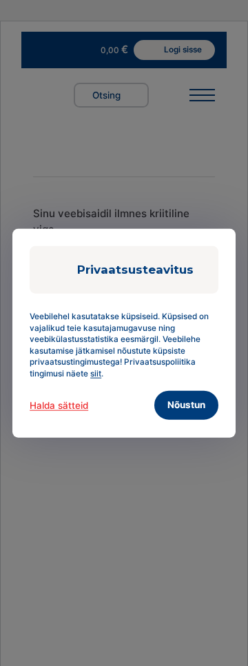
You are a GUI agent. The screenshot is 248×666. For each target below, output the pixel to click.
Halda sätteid (59, 405)
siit (95, 373)
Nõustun (186, 404)
